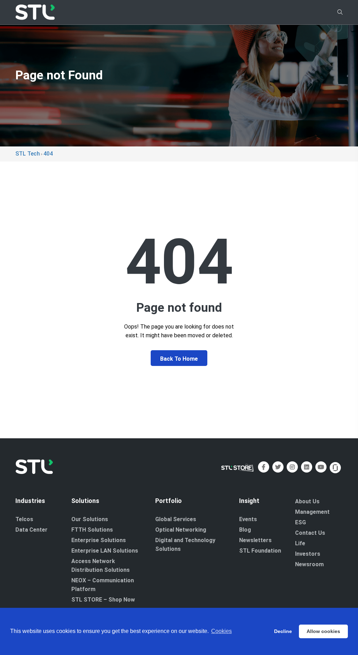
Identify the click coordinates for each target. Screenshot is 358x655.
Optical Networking (180, 529)
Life (300, 543)
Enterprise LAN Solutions (104, 550)
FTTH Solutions (92, 529)
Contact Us (310, 533)
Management (312, 512)
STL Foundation (260, 550)
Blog (245, 529)
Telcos (24, 519)
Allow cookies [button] (323, 631)
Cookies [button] (221, 631)
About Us (307, 501)
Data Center (31, 529)
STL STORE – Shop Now (103, 599)
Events (248, 519)
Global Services (175, 519)
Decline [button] (283, 631)
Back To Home (179, 358)
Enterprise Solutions (98, 540)
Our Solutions (89, 519)
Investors (307, 553)
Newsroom (309, 564)
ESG (300, 522)
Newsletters (255, 540)
